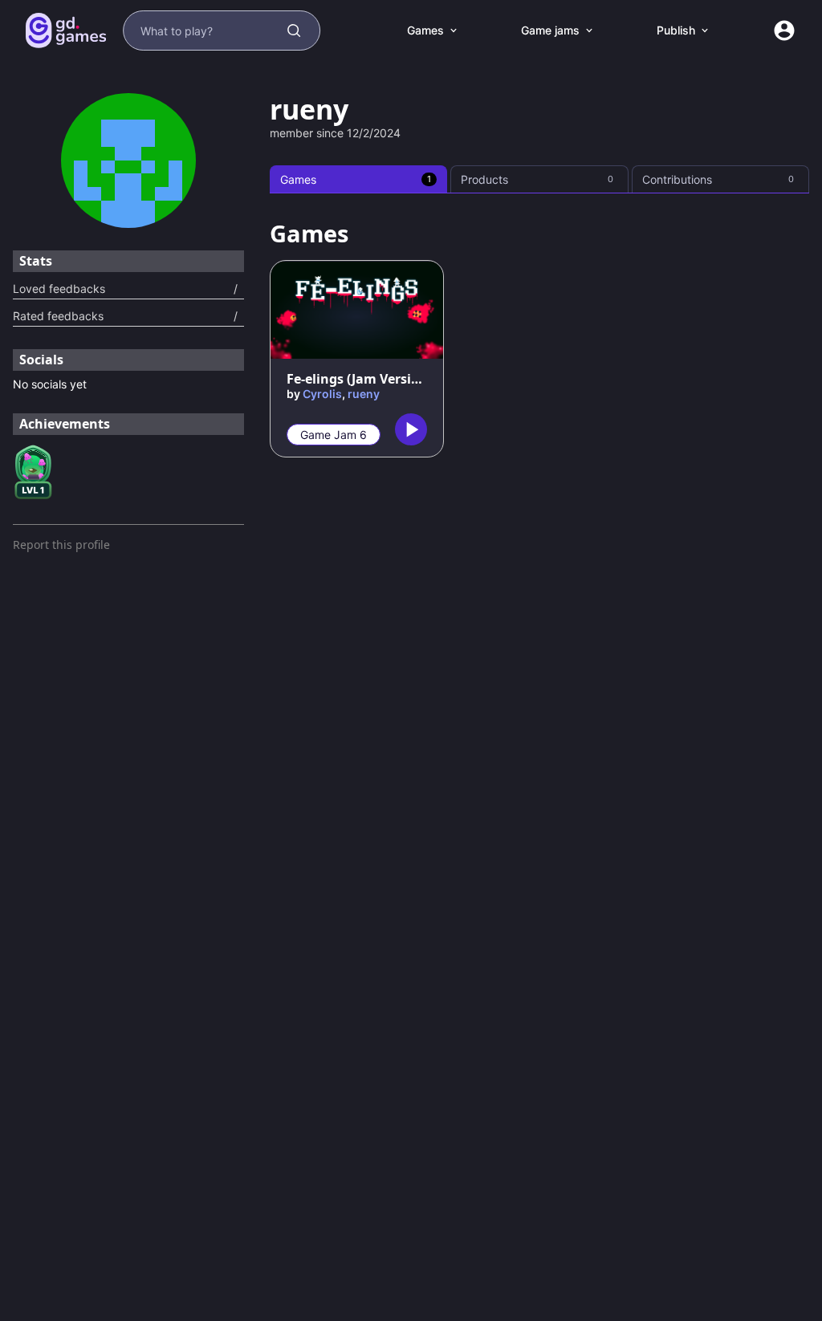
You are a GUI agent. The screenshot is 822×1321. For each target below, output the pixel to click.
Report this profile (61, 544)
